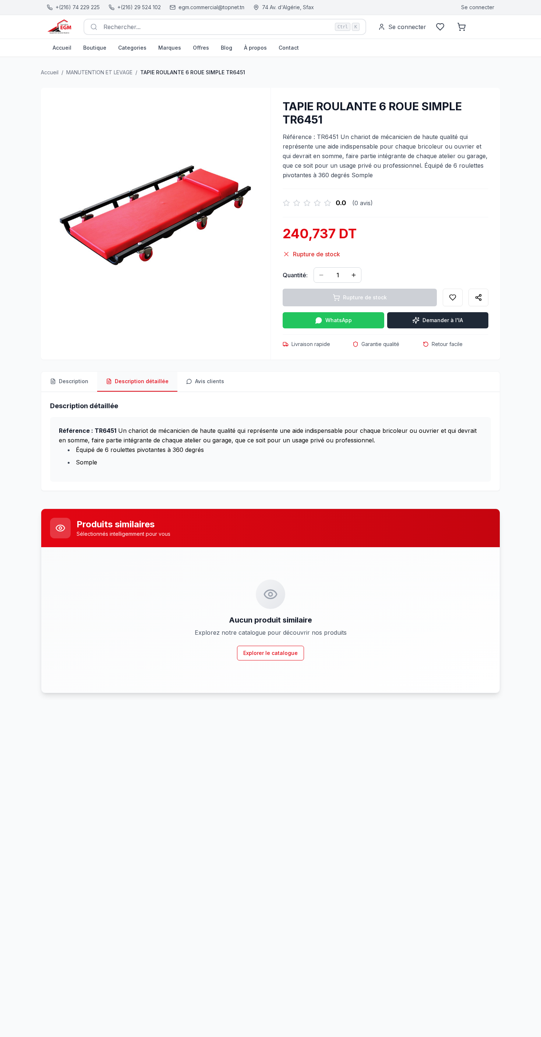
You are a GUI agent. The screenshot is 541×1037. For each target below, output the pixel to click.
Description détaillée (142, 381)
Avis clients (209, 381)
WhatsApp (338, 320)
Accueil (62, 47)
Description (73, 381)
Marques (169, 47)
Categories (132, 47)
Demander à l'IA (442, 320)
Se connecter (477, 7)
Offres (201, 47)
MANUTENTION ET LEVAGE (99, 72)
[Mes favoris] (440, 26)
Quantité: (295, 275)
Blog (226, 47)
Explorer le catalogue (270, 653)
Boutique (94, 47)
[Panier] (461, 26)
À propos (255, 47)
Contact (289, 47)
